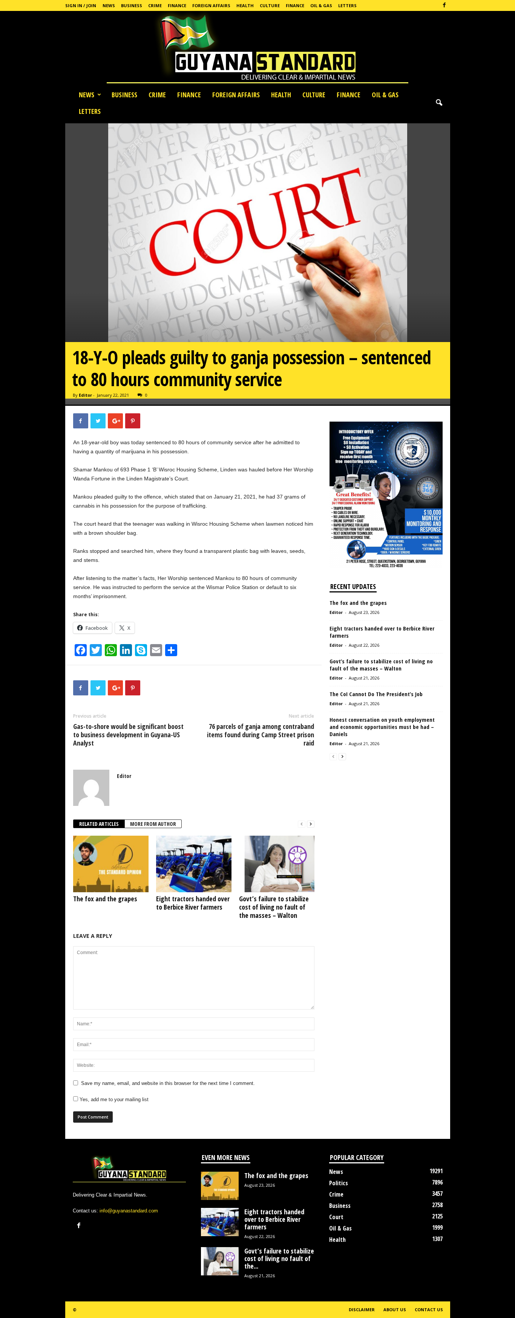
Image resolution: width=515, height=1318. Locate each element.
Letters (347, 5)
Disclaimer (362, 1309)
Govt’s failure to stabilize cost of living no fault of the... (279, 1258)
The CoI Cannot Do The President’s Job (376, 694)
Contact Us (429, 1309)
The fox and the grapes (105, 898)
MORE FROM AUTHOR (153, 823)
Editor (85, 395)
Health (245, 5)
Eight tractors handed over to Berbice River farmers (193, 902)
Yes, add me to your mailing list (113, 1099)
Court (336, 1217)
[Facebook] (444, 5)
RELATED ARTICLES (99, 823)
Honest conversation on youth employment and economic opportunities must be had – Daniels (382, 727)
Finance (177, 5)
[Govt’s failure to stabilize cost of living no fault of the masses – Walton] (276, 864)
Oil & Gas (321, 5)
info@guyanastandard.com (129, 1211)
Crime (155, 5)
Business (131, 5)
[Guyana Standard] (257, 48)
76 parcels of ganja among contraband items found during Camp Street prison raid (260, 734)
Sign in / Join (80, 5)
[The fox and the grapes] (111, 864)
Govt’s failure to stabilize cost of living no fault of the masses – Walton (274, 907)
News (109, 5)
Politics (338, 1183)
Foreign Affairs (211, 5)
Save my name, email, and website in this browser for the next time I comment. (168, 1083)
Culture (270, 5)
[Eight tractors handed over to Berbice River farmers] (193, 864)
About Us (394, 1309)
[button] (439, 103)
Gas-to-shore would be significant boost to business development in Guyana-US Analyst (128, 734)
